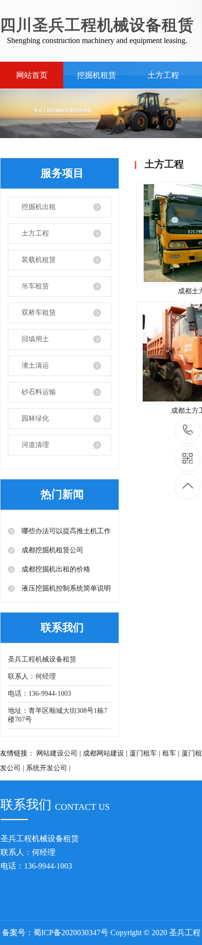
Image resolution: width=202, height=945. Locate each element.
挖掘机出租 (39, 207)
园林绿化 (35, 418)
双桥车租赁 (39, 312)
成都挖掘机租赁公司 (51, 550)
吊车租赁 (35, 286)
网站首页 (32, 75)
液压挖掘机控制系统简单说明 (65, 588)
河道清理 (35, 445)
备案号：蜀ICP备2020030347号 (55, 932)
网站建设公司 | (58, 753)
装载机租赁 (39, 259)
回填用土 (35, 339)
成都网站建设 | (105, 753)
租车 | (170, 753)
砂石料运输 (39, 392)
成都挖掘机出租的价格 (55, 569)
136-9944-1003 (188, 431)
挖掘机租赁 (96, 75)
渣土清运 (35, 365)
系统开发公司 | (48, 768)
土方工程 (163, 75)
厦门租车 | (144, 753)
